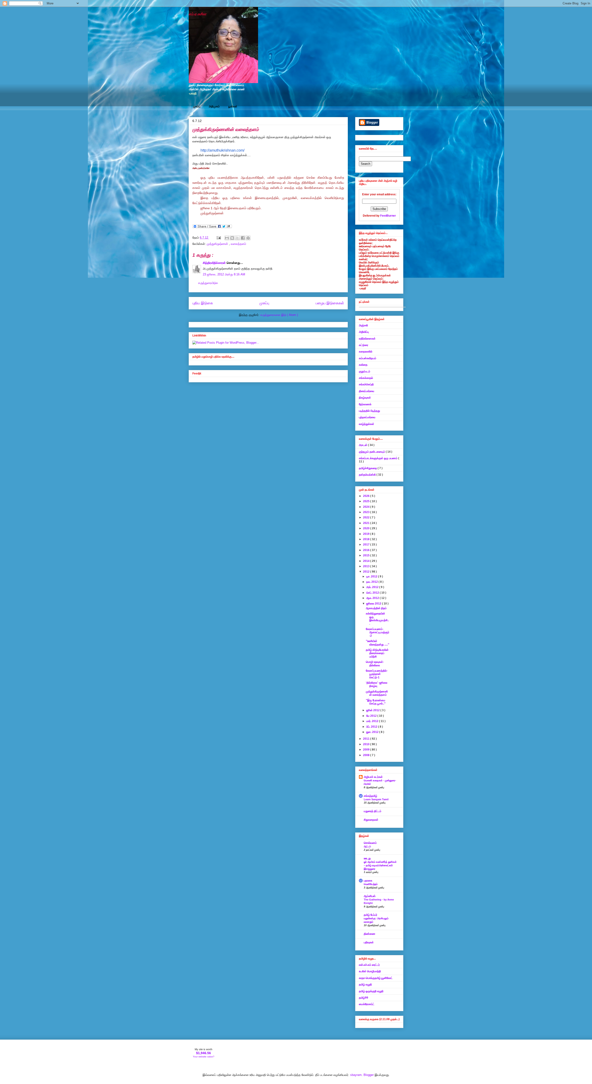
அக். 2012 (372, 587)
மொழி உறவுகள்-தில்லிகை (375, 663)
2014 (366, 561)
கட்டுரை (363, 345)
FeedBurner (388, 215)
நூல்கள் (232, 106)
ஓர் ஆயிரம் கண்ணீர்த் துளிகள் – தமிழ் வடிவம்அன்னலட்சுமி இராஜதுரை (380, 865)
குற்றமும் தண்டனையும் (372, 451)
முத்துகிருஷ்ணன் (218, 244)
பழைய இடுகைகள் (330, 303)
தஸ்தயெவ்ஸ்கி (367, 474)
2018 (366, 539)
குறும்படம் (364, 371)
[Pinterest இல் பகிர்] (248, 238)
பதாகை (368, 880)
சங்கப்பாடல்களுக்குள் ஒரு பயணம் (378, 458)
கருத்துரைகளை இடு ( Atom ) (279, 315)
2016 (366, 550)
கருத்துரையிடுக (208, 283)
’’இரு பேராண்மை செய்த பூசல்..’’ (375, 702)
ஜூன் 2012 (373, 710)
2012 (366, 571)
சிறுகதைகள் (371, 819)
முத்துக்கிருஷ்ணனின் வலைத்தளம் (377, 693)
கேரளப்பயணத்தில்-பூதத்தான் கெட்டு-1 (377, 674)
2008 (366, 755)
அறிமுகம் (214, 106)
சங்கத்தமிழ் (370, 795)
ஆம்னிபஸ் (370, 896)
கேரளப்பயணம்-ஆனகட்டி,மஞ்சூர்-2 (377, 632)
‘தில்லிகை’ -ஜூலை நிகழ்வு (376, 684)
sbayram (356, 1075)
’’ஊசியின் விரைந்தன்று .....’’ (377, 642)
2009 (366, 749)
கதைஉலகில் (365, 351)
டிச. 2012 (372, 576)
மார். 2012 (372, 721)
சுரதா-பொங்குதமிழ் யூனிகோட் (376, 978)
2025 (366, 501)
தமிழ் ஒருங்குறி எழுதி (371, 991)
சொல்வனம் (370, 842)
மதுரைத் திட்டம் (372, 811)
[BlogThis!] (232, 238)
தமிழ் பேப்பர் (370, 914)
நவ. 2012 (372, 581)
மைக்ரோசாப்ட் (366, 1004)
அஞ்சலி (363, 325)
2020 (366, 528)
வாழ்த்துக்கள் (366, 424)
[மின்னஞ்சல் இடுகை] (218, 237)
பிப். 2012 (372, 726)
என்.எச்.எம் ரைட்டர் (369, 964)
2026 (366, 496)
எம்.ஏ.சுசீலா (197, 14)
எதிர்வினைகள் (367, 338)
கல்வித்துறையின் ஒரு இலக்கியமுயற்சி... (377, 618)
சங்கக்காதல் (366, 378)
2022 (366, 517)
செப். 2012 (373, 592)
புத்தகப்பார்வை (367, 417)
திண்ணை (369, 933)
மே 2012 (371, 715)
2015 (366, 555)
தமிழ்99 (363, 997)
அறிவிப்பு (364, 331)
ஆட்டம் (367, 846)
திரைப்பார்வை (366, 391)
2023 (366, 512)
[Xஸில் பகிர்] (237, 238)
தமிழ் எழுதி (365, 984)
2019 (366, 534)
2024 (366, 506)
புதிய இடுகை (202, 303)
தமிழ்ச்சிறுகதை (368, 468)
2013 (366, 566)
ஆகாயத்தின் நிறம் (376, 608)
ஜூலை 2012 (374, 603)
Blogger (369, 1075)
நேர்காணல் (365, 404)
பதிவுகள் (369, 942)
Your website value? (203, 1056)
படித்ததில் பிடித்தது (369, 410)
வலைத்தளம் (238, 244)
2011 (366, 738)
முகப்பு (196, 106)
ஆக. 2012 (373, 598)
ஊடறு (367, 858)
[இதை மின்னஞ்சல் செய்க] (227, 238)
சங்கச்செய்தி (366, 384)
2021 (366, 523)
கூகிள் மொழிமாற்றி (370, 971)
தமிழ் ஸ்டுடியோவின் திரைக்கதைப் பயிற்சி (377, 653)
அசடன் (363, 445)
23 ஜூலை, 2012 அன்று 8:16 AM (224, 274)
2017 (366, 544)
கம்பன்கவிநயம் (367, 358)
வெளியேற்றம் (371, 884)
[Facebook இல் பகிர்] (242, 238)
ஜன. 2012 (372, 732)
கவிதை (363, 364)
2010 (366, 744)
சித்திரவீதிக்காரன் (215, 263)
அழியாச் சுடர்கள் (373, 777)
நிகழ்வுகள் (365, 397)
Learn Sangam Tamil (376, 799)
